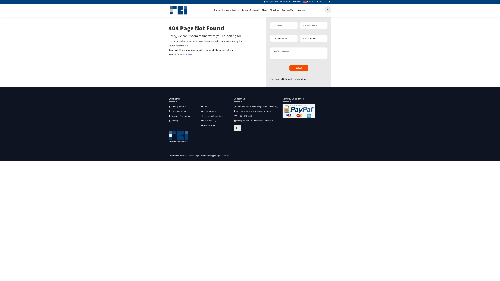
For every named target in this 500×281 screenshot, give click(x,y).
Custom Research (250, 10)
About (206, 106)
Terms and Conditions (213, 116)
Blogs (264, 10)
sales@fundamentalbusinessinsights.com (283, 2)
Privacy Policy (209, 111)
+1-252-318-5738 (316, 2)
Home (217, 10)
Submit (299, 68)
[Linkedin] (329, 1)
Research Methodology (180, 116)
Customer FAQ (209, 120)
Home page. (187, 54)
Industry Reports (230, 10)
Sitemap (174, 120)
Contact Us (287, 10)
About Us (274, 10)
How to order (209, 125)
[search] (328, 9)
